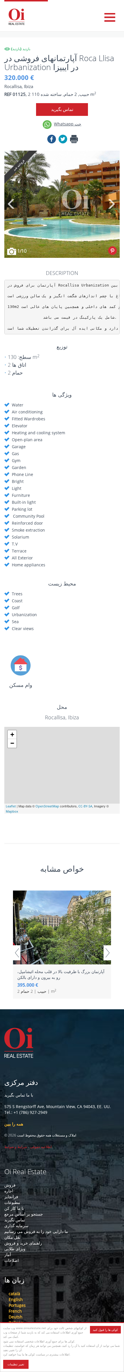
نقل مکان (12, 1237)
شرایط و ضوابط (15, 1146)
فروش (10, 1185)
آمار (7, 1254)
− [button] (12, 743)
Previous (11, 204)
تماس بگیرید (62, 109)
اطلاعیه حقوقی (41, 1146)
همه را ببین (13, 1124)
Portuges (17, 1305)
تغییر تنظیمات (15, 1364)
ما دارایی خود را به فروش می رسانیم (36, 1231)
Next (111, 204)
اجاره (8, 1191)
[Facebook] (51, 140)
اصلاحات (11, 1260)
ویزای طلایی (14, 1248)
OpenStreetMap (47, 806)
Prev (16, 952)
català (14, 1293)
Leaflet (11, 806)
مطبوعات (12, 1202)
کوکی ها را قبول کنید (105, 1330)
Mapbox (12, 811)
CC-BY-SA (85, 806)
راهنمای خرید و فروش (23, 1243)
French (15, 1311)
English (16, 1299)
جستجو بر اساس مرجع (23, 1214)
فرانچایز (11, 1196)
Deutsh (15, 1317)
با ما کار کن (14, 1208)
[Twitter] (63, 140)
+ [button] (12, 734)
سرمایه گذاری (16, 1225)
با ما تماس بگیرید (18, 1095)
